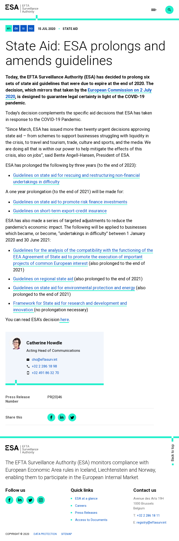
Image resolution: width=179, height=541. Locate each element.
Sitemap (66, 534)
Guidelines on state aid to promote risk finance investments (70, 201)
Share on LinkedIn (62, 417)
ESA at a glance (86, 498)
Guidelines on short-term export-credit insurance (60, 210)
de (16, 28)
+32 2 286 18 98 (44, 366)
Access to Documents (91, 520)
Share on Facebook (51, 417)
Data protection (45, 534)
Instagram (41, 500)
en (8, 28)
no (31, 28)
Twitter (30, 500)
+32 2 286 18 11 (148, 515)
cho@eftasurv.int (44, 359)
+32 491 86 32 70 (45, 373)
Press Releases (86, 513)
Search (169, 10)
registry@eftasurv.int (151, 522)
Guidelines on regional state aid (43, 278)
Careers (80, 506)
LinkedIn (20, 500)
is (23, 28)
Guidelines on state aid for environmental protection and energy (74, 287)
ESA (21, 8)
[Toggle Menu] (154, 10)
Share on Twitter (72, 417)
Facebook (9, 500)
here (64, 319)
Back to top (172, 452)
